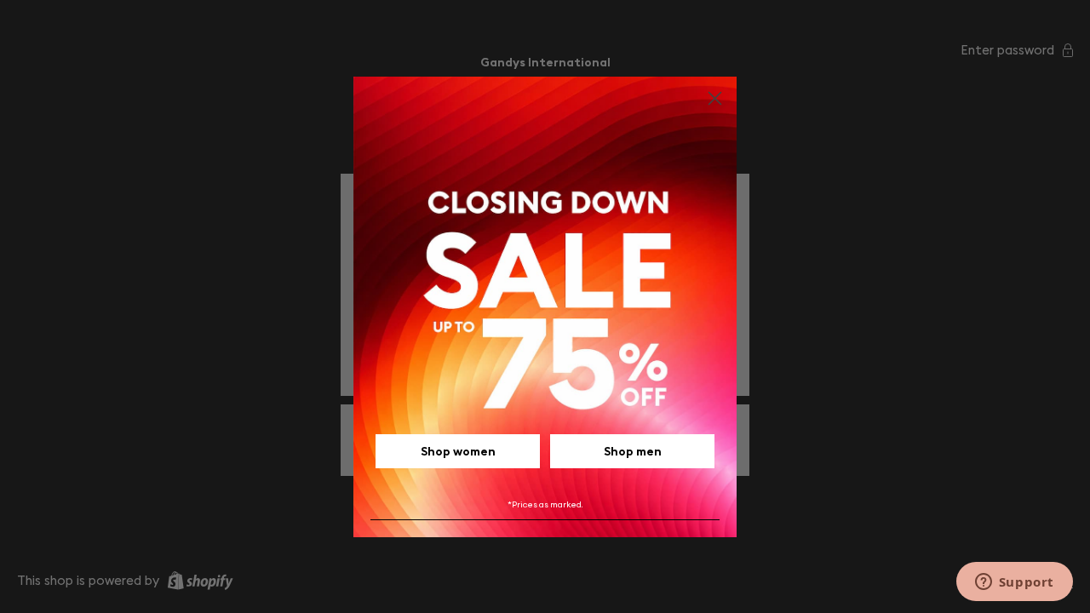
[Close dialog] (715, 98)
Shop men (633, 451)
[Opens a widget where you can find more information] (1014, 583)
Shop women (458, 451)
